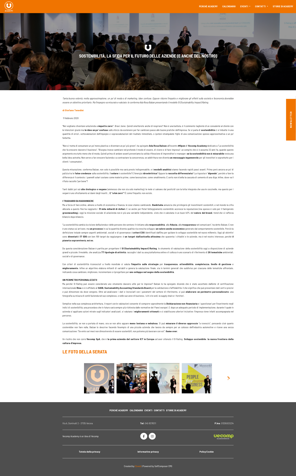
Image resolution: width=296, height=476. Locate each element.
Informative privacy (148, 451)
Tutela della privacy (89, 451)
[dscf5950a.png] (197, 378)
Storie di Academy (283, 6)
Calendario (229, 6)
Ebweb (138, 466)
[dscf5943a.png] (99, 378)
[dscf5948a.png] (164, 378)
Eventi (244, 6)
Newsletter (290, 119)
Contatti (260, 6)
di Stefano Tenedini (73, 110)
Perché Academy (208, 6)
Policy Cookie (206, 451)
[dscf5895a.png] (132, 378)
